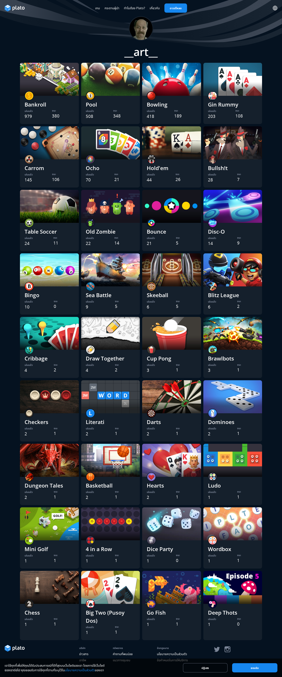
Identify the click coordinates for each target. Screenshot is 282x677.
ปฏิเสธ (205, 668)
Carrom (34, 168)
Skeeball (157, 295)
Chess (32, 612)
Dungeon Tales (44, 485)
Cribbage (36, 358)
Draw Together (105, 358)
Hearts (155, 485)
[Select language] (275, 8)
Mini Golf (36, 549)
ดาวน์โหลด (176, 8)
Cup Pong (159, 358)
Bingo (32, 295)
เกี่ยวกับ (155, 8)
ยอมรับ (255, 668)
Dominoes (221, 422)
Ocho (92, 168)
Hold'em (157, 168)
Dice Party (160, 549)
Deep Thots (222, 612)
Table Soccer (41, 231)
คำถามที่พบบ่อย (123, 654)
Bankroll (35, 104)
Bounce (156, 231)
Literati (95, 422)
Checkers (36, 422)
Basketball (99, 485)
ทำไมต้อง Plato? (134, 8)
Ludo (214, 485)
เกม (97, 8)
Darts (154, 422)
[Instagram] (227, 649)
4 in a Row (99, 549)
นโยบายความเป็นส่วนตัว (172, 654)
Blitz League (223, 295)
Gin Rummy (223, 104)
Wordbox (219, 549)
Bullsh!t (218, 168)
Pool (91, 104)
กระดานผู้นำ (112, 8)
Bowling (157, 104)
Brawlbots (221, 358)
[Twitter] (216, 649)
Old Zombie (100, 231)
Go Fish (156, 612)
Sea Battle (98, 295)
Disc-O (216, 231)
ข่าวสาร (83, 654)
